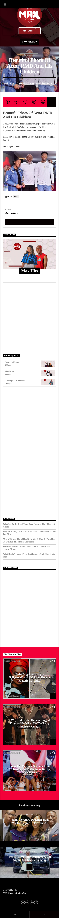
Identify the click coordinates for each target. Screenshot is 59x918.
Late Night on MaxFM (15, 380)
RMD (16, 197)
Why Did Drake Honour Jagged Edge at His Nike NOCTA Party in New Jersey (30, 723)
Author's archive (29, 222)
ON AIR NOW (30, 42)
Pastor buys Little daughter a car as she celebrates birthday (30, 858)
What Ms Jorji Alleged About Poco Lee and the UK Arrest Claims (29, 525)
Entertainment (29, 56)
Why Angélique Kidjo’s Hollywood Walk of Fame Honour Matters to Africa (29, 677)
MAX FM (8, 694)
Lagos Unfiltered (12, 362)
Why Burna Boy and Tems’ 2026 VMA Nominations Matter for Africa (29, 532)
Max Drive (9, 371)
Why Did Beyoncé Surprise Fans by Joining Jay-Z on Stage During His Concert (29, 769)
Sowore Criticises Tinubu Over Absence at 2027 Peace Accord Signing (26, 547)
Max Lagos (28, 31)
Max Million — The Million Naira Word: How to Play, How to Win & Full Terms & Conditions (29, 540)
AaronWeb (23, 83)
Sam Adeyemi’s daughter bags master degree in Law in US (30, 821)
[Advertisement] (29, 317)
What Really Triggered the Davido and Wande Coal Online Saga (29, 555)
